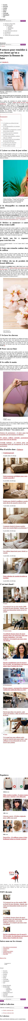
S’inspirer (8, 32)
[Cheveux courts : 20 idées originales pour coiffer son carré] (15, 805)
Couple (5, 8)
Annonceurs (6, 948)
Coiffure (5, 13)
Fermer (2, 968)
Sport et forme (7, 630)
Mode (4, 11)
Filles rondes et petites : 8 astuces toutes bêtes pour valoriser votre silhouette (15, 795)
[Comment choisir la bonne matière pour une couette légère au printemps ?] (15, 516)
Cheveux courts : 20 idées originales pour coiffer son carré (14, 817)
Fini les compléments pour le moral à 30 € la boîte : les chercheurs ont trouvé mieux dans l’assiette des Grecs (15, 664)
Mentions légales (7, 952)
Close (2, 1000)
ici (4, 345)
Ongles (9, 29)
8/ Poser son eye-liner (9, 144)
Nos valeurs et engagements (10, 947)
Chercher (23, 20)
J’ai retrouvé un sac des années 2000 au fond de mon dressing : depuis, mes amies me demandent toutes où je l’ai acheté (15, 609)
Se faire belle (9, 25)
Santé (5, 10)
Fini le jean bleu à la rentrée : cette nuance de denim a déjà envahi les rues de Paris (15, 713)
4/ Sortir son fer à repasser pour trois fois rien (10, 133)
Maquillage (10, 28)
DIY (4, 16)
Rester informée (10, 23)
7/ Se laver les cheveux (9, 142)
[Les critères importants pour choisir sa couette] (15, 541)
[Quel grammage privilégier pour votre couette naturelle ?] (15, 466)
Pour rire (7, 33)
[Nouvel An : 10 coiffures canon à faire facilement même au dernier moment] (15, 826)
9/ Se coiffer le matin (9, 146)
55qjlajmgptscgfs (8, 453)
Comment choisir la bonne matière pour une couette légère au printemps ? (15, 527)
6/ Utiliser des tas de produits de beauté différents (11, 140)
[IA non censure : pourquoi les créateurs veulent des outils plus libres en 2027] (15, 676)
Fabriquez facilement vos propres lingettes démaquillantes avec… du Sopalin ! (14, 218)
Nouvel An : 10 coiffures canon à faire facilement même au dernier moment (15, 838)
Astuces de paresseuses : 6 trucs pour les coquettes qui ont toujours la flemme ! (14, 433)
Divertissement (8, 685)
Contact (5, 950)
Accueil (5, 5)
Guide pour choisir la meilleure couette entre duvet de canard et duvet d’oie (15, 502)
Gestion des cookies (8, 951)
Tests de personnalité (12, 35)
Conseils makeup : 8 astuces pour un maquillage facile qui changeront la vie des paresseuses (14, 444)
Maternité (6, 15)
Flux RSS (5, 954)
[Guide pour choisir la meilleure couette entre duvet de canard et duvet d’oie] (15, 491)
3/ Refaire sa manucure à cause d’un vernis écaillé (12, 130)
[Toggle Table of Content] (1, 120)
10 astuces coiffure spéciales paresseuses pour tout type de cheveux (14, 438)
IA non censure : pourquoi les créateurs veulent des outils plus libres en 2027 (15, 689)
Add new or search (5, 1007)
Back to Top (3, 958)
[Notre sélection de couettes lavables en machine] (15, 566)
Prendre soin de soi (11, 30)
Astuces (5, 6)
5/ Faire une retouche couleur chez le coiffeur (11, 136)
